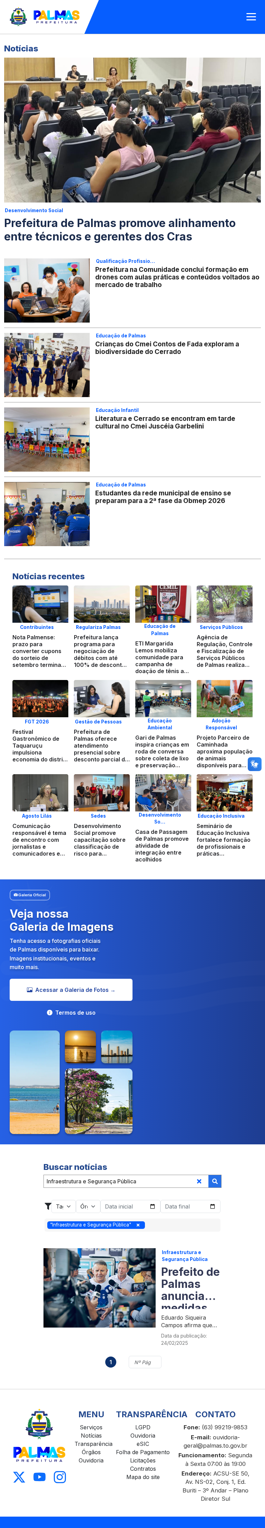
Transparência (93, 1443)
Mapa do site (143, 1476)
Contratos (143, 1468)
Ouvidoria (91, 1460)
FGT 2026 (37, 721)
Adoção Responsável (221, 724)
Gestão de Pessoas (98, 721)
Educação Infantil (117, 410)
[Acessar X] (19, 1477)
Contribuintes (37, 627)
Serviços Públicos (221, 627)
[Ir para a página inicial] (45, 17)
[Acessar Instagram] (59, 1477)
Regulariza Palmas (98, 627)
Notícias (91, 1435)
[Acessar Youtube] (39, 1477)
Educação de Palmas (121, 335)
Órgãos (91, 1452)
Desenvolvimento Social (34, 210)
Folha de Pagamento (143, 1452)
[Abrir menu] (251, 17)
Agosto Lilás (37, 816)
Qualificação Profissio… (125, 261)
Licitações (143, 1460)
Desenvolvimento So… (160, 818)
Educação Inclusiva (221, 816)
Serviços (91, 1427)
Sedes (98, 816)
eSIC (143, 1443)
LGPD (142, 1427)
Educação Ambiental (160, 724)
